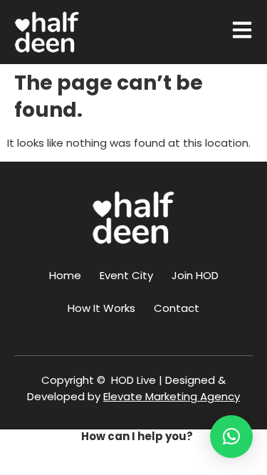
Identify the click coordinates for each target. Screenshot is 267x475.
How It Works (101, 308)
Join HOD (195, 275)
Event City (126, 275)
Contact (176, 308)
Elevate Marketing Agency (171, 396)
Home (65, 275)
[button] (231, 436)
